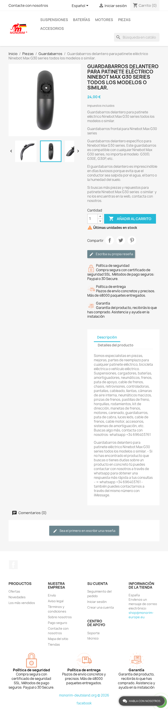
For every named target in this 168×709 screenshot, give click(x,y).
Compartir (109, 240)
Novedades (17, 597)
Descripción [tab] (107, 337)
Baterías (81, 19)
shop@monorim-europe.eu (141, 615)
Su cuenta (97, 583)
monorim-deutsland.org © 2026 (84, 695)
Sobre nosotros (60, 617)
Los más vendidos (22, 603)
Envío (52, 595)
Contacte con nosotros (28, 5)
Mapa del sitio (58, 639)
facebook (84, 703)
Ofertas (14, 591)
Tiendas (54, 644)
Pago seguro (57, 623)
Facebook (13, 564)
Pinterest (132, 240)
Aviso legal (55, 601)
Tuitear (120, 240)
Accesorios (52, 28)
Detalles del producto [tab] (115, 345)
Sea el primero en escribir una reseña (87, 531)
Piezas (124, 19)
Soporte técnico (93, 635)
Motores (104, 19)
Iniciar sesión (97, 602)
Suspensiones (54, 19)
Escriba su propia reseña (114, 254)
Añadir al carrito (130, 218)
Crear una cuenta (100, 607)
